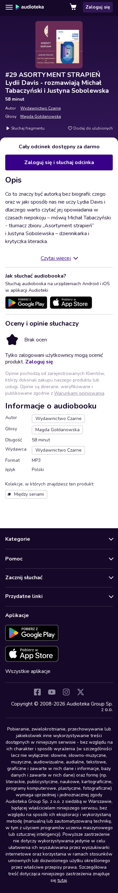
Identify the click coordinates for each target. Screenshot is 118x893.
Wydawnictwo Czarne (40, 108)
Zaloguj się (98, 7)
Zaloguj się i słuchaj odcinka (59, 162)
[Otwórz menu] (9, 7)
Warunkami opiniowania (79, 393)
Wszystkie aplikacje (27, 671)
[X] (81, 692)
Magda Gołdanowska (40, 116)
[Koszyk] (74, 7)
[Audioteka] (30, 7)
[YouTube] (52, 692)
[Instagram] (66, 692)
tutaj (62, 880)
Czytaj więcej (56, 258)
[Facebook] (37, 692)
